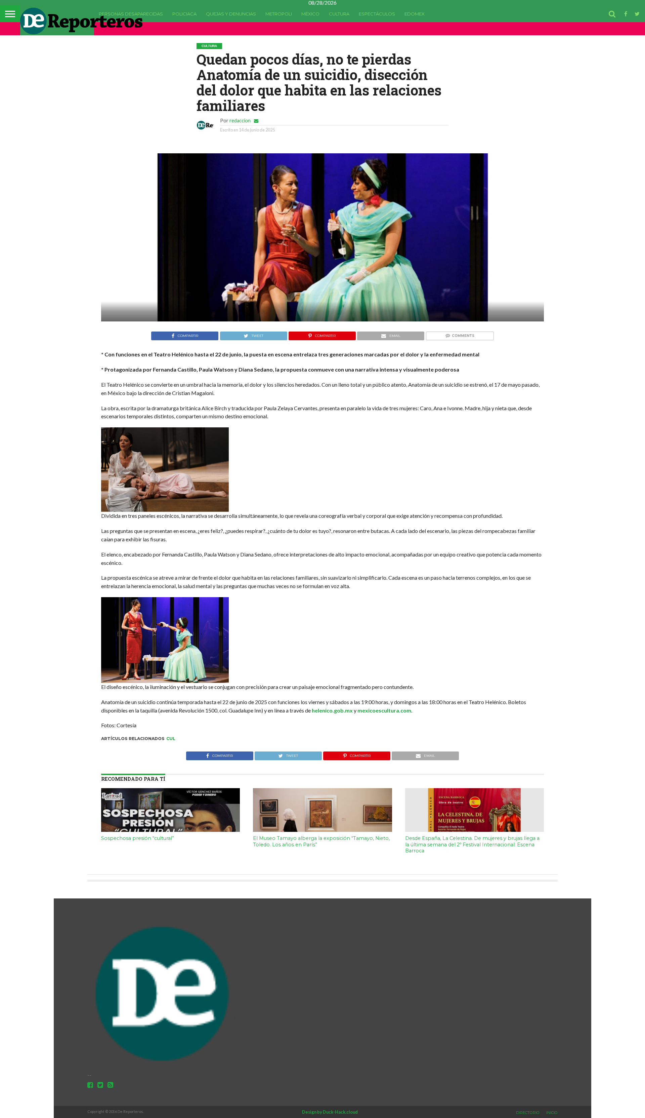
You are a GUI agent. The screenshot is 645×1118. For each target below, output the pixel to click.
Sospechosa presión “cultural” (137, 838)
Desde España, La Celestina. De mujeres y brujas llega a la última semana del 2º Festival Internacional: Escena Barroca (472, 844)
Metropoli (278, 13)
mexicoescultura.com (384, 710)
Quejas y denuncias (231, 13)
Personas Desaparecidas (131, 13)
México (310, 13)
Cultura (339, 13)
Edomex (414, 13)
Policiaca (184, 13)
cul (170, 738)
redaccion (240, 120)
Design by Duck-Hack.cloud (330, 1112)
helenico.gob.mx (332, 710)
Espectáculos (377, 13)
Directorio (528, 1112)
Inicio (552, 1112)
